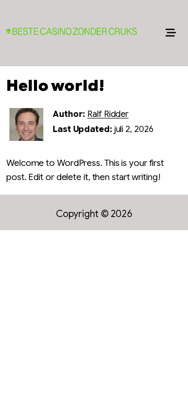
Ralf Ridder (107, 114)
